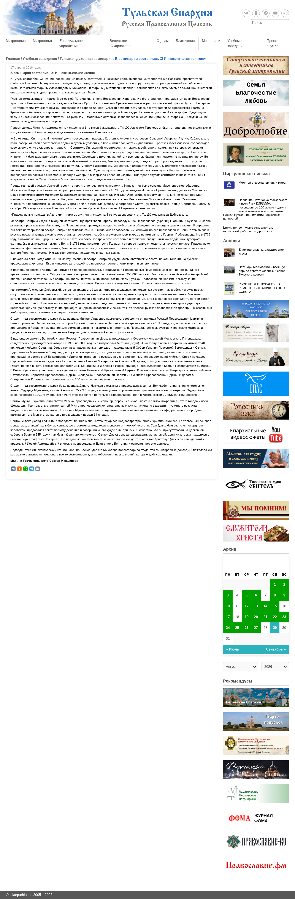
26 (247, 628)
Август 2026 (256, 563)
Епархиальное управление (71, 43)
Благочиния (185, 41)
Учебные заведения (235, 43)
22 (275, 617)
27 (256, 628)
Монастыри (211, 41)
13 (256, 606)
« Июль (232, 649)
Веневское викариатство (121, 43)
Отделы (163, 41)
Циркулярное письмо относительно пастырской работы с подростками (248, 229)
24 (228, 628)
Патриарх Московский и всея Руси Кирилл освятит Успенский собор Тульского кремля (263, 270)
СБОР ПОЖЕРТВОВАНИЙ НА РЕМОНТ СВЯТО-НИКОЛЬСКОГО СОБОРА (262, 287)
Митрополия (16, 41)
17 (228, 617)
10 (228, 606)
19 (247, 617)
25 (237, 628)
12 (247, 606)
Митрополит (42, 41)
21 (265, 617)
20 (256, 617)
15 (275, 606)
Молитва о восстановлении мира (262, 182)
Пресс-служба (272, 43)
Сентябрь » (276, 649)
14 (265, 606)
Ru (285, 13)
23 (284, 617)
